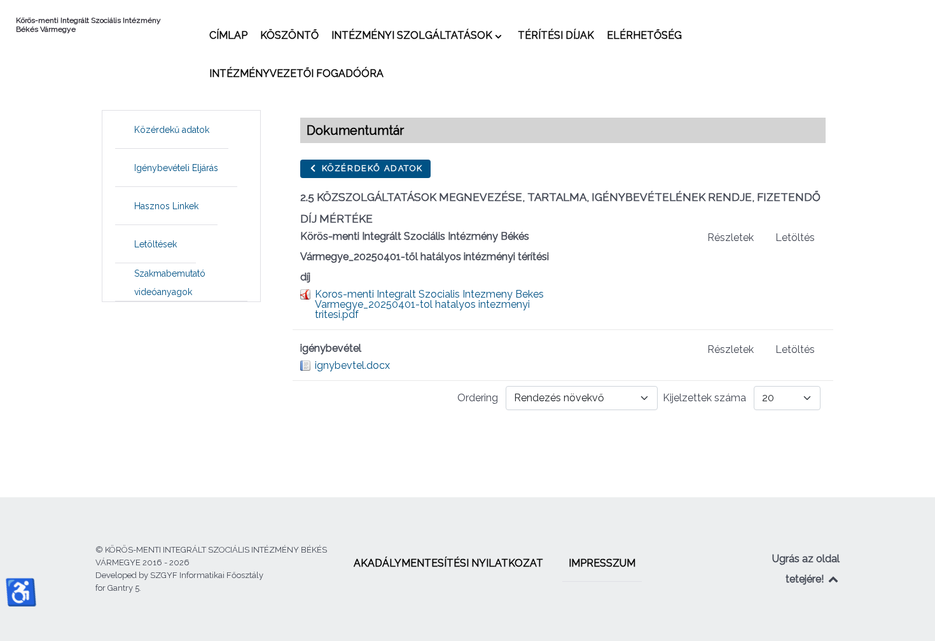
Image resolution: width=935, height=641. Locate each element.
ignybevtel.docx (352, 365)
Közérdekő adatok (370, 168)
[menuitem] (228, 35)
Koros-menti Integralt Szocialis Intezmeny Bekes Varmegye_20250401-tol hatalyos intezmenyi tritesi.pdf (429, 304)
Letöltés (795, 237)
